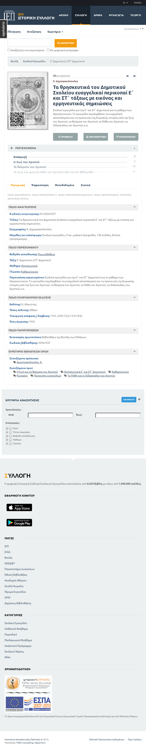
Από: (11, 414)
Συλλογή (81, 15)
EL (124, 3)
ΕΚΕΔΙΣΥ (10, 563)
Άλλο (7, 657)
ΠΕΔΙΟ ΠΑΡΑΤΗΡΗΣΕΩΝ (105, 195)
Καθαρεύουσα (29, 271)
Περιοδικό (11, 634)
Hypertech (40, 742)
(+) (140, 29)
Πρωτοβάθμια (46, 254)
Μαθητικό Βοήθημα (16, 628)
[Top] (135, 207)
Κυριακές (22, 375)
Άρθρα (98, 15)
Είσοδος (137, 3)
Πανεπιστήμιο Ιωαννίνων (20, 569)
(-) (143, 29)
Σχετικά (85, 185)
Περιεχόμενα (25, 148)
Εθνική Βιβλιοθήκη (16, 574)
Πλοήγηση (14, 31)
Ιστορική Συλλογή (36, 15)
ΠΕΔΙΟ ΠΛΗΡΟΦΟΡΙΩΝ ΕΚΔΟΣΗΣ (74, 195)
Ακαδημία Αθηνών (15, 580)
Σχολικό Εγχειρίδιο (34, 61)
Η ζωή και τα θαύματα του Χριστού (37, 371)
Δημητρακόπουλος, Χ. (29, 362)
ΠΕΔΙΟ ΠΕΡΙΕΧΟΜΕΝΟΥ (43, 195)
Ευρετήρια (54, 31)
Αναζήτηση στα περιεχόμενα (27, 50)
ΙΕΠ (7, 546)
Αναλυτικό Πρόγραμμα (18, 645)
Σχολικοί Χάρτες (14, 651)
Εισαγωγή (20, 157)
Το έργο (135, 15)
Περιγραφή (18, 185)
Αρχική (63, 15)
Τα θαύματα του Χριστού (29, 167)
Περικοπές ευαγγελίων (47, 375)
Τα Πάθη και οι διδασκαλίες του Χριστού (91, 375)
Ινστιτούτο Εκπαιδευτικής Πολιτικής (22, 739)
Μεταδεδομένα (64, 185)
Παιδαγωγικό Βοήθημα (18, 640)
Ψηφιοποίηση (39, 185)
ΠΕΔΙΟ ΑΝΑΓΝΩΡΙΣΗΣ (18, 195)
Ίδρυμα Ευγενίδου (15, 591)
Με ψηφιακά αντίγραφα (63, 50)
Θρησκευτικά (29, 265)
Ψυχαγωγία (116, 15)
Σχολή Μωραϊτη (14, 586)
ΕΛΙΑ (7, 552)
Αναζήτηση (34, 31)
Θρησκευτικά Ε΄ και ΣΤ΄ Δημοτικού (85, 371)
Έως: (79, 414)
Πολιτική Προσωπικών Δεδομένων (106, 739)
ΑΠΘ (7, 597)
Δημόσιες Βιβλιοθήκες (18, 603)
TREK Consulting (24, 742)
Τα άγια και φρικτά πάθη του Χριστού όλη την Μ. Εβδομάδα (53, 172)
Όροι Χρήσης (134, 739)
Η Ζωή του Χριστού (26, 162)
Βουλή (14, 61)
